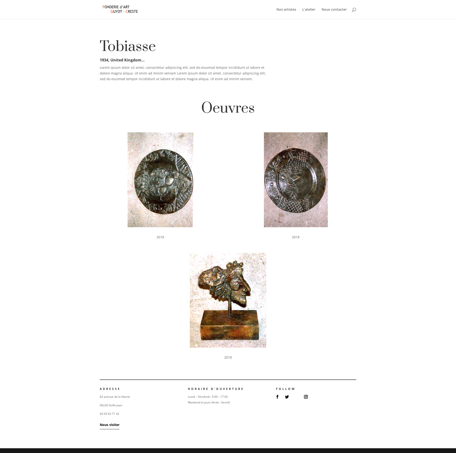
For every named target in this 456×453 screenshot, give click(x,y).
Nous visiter (109, 424)
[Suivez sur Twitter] (287, 397)
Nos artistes (286, 10)
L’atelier (308, 10)
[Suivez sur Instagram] (306, 397)
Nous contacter (334, 10)
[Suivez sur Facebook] (277, 397)
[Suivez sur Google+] (296, 397)
